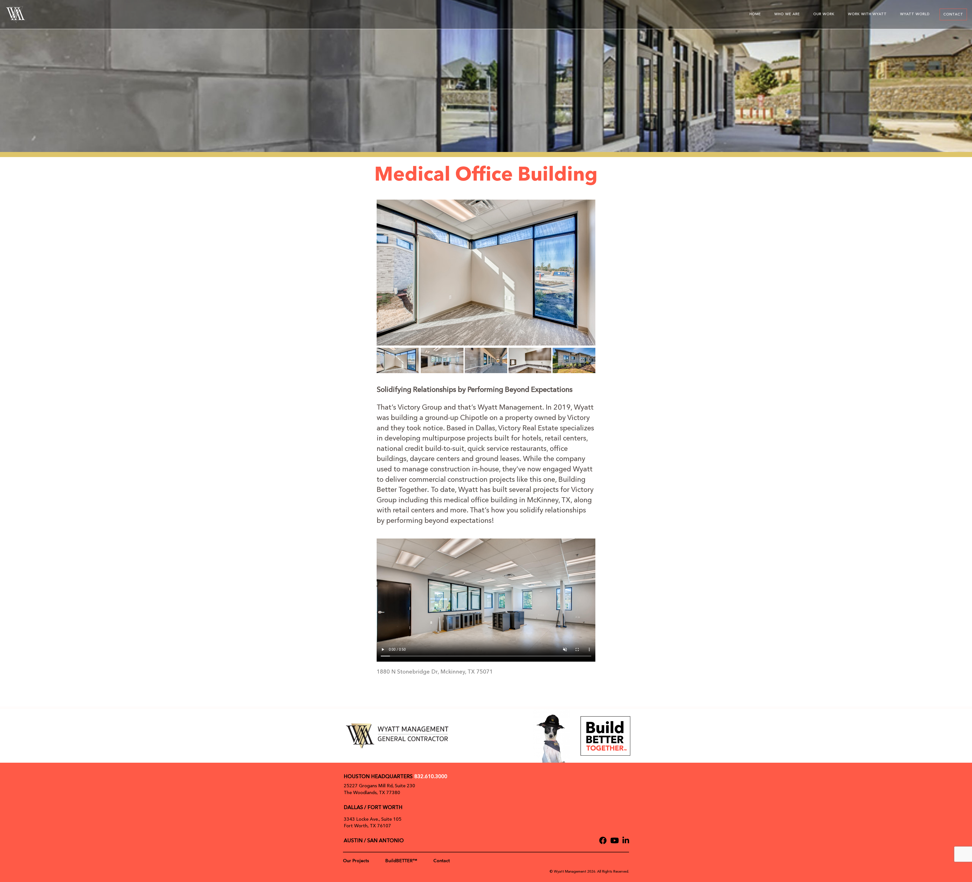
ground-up (441, 418)
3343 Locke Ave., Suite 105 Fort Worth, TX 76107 (372, 823)
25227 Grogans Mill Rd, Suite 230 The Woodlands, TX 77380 (379, 789)
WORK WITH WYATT (867, 14)
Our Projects (356, 860)
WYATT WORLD (915, 14)
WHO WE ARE (787, 14)
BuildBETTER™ (401, 860)
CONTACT (953, 14)
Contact (441, 860)
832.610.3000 (430, 776)
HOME (755, 14)
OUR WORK (824, 14)
